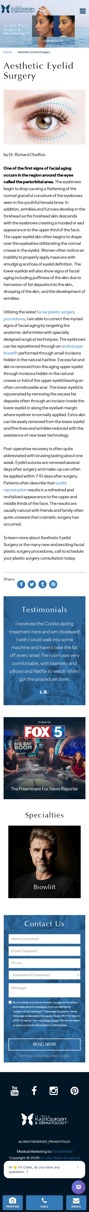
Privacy (55, 1056)
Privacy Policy (51, 1020)
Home (8, 52)
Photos (12, 1206)
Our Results (53, 41)
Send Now (44, 1044)
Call (44, 1206)
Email (76, 1206)
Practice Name (44, 2)
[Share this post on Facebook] (21, 584)
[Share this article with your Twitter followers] (32, 584)
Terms (66, 1056)
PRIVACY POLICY (59, 1141)
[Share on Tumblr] (42, 584)
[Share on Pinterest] (53, 584)
